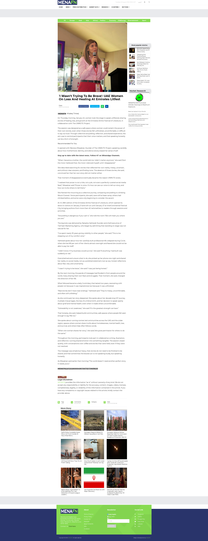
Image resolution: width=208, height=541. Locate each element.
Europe (72, 20)
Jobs (85, 526)
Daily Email (141, 521)
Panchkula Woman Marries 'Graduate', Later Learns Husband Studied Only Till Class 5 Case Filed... (116, 492)
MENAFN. (70, 537)
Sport (143, 20)
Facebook (140, 514)
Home (61, 7)
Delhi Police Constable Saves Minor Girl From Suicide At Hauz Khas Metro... (70, 434)
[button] (144, 2)
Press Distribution (79, 7)
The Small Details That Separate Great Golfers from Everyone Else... (138, 125)
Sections (125, 7)
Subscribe (111, 526)
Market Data (93, 7)
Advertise (86, 521)
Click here (72, 526)
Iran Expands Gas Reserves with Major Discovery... (94, 490)
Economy (112, 20)
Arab (80, 20)
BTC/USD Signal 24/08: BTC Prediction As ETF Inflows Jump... (143, 50)
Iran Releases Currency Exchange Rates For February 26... (143, 64)
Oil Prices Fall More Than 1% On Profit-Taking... (142, 70)
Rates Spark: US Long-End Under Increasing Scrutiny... (143, 82)
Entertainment (130, 20)
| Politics (102, 20)
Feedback (87, 529)
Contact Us (87, 519)
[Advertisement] (104, 13)
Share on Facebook (83, 106)
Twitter (140, 516)
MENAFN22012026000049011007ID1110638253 (78, 369)
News (68, 7)
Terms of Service (88, 514)
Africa (95, 20)
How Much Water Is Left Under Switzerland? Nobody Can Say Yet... (94, 462)
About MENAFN (88, 524)
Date (60, 105)
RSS (139, 526)
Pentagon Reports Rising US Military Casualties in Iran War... (94, 433)
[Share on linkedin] (106, 106)
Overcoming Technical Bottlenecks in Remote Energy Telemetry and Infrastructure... (138, 120)
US (63, 20)
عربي (140, 2)
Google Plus (141, 519)
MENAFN (62, 114)
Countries (115, 7)
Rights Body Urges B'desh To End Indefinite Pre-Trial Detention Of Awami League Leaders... (70, 492)
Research (105, 7)
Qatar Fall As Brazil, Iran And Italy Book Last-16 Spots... (143, 76)
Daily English (112, 514)
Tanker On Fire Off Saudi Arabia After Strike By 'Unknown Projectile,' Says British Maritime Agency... (117, 463)
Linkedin (140, 524)
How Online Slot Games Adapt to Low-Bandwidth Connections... (138, 115)
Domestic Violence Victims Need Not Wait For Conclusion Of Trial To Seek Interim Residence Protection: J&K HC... (117, 435)
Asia (87, 20)
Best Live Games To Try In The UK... (137, 111)
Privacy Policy (88, 516)
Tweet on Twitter (95, 106)
